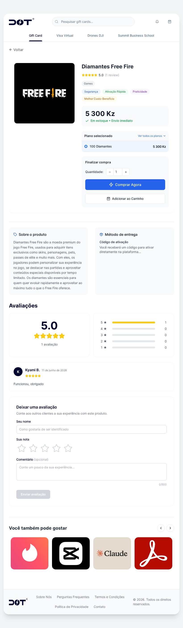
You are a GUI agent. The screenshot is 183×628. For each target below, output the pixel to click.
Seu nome (23, 421)
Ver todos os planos (150, 135)
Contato (99, 607)
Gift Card (35, 35)
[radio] (21, 448)
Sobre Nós (44, 597)
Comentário (32, 459)
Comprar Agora (128, 184)
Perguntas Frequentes (73, 597)
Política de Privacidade (71, 607)
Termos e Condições (109, 597)
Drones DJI (95, 35)
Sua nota (22, 439)
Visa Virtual (64, 35)
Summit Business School (136, 35)
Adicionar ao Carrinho (127, 198)
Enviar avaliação (33, 494)
